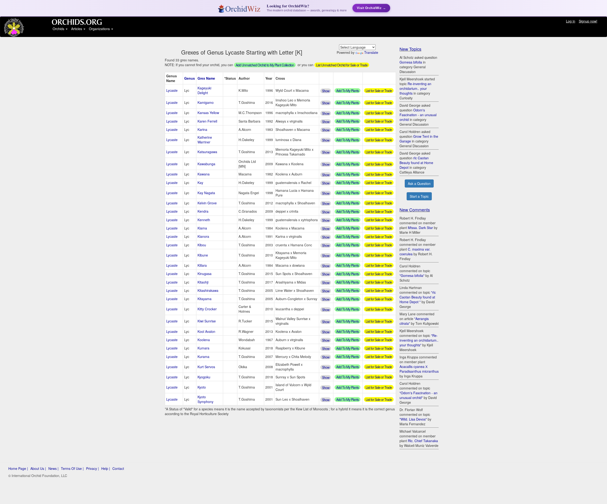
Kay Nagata (206, 192)
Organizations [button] (100, 28)
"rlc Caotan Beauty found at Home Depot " (418, 297)
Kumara (203, 348)
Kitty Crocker (207, 309)
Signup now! (588, 21)
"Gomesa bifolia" (412, 275)
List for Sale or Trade (379, 90)
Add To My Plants (347, 90)
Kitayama (205, 298)
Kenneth (204, 219)
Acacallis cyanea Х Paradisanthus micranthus (419, 369)
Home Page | (18, 468)
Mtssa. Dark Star (420, 227)
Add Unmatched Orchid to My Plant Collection (265, 65)
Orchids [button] (59, 28)
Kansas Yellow (208, 112)
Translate (371, 52)
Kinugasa (205, 273)
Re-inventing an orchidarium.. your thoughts (415, 88)
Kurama (203, 356)
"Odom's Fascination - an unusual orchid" (418, 395)
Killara (202, 265)
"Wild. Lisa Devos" (413, 419)
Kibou (202, 245)
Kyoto (202, 387)
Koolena (204, 339)
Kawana (204, 174)
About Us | (38, 468)
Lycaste (172, 90)
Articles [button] (77, 28)
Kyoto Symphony (205, 399)
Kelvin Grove (207, 203)
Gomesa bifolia (411, 62)
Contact (118, 468)
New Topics (410, 49)
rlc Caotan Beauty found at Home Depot (416, 163)
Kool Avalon (206, 331)
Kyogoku (204, 377)
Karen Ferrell (207, 121)
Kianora (203, 236)
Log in (570, 21)
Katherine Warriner (205, 139)
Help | (105, 468)
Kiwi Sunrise (207, 321)
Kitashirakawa (208, 290)
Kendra (203, 211)
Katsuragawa (207, 151)
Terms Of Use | (72, 468)
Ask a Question (419, 183)
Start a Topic (419, 196)
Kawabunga (206, 163)
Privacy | (92, 468)
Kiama (202, 228)
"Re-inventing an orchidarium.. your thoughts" (419, 340)
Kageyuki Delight (204, 90)
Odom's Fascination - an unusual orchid (418, 115)
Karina (202, 129)
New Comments (415, 209)
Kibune (203, 255)
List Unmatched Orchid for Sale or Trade (342, 65)
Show (325, 90)
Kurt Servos (206, 366)
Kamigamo (206, 102)
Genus (189, 78)
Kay (200, 182)
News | (53, 468)
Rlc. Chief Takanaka (423, 440)
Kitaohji (203, 282)
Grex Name (206, 78)
